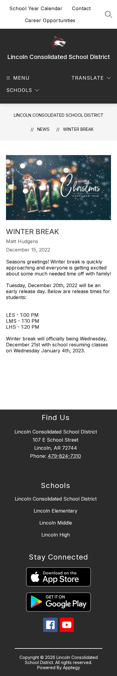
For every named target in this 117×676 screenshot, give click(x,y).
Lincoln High (55, 535)
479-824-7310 (64, 456)
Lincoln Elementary (55, 511)
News (43, 129)
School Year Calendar (35, 8)
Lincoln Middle (55, 523)
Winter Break (78, 129)
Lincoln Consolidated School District (59, 115)
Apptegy (71, 667)
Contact (81, 8)
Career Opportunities (50, 20)
